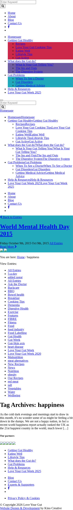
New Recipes (16, 364)
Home (11, 12)
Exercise (13, 312)
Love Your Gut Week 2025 (24, 92)
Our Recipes (15, 378)
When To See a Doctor (30, 78)
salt (10, 385)
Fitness (12, 322)
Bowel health (16, 294)
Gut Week (14, 339)
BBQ (11, 291)
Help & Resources (19, 89)
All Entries (56, 243)
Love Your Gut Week (21, 350)
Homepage (14, 36)
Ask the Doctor (17, 284)
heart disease (15, 346)
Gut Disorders (24, 82)
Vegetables (14, 388)
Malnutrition (15, 357)
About (12, 16)
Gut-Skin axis (16, 343)
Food (11, 326)
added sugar (15, 277)
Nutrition (13, 371)
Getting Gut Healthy (20, 40)
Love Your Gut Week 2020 (24, 353)
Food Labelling (17, 332)
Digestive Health (18, 308)
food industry (16, 329)
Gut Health (14, 336)
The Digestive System (29, 71)
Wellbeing (14, 395)
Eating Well (23, 50)
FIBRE (12, 319)
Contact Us (15, 23)
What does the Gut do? (22, 61)
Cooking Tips (16, 301)
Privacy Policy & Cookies (24, 498)
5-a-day (12, 273)
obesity (12, 374)
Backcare (13, 287)
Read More (7, 246)
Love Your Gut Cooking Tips (34, 47)
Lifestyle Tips (24, 54)
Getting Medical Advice (30, 85)
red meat (13, 381)
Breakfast (13, 298)
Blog (11, 19)
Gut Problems (16, 75)
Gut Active (22, 57)
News (11, 367)
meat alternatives (18, 360)
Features (13, 315)
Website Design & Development (20, 508)
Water (11, 392)
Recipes (20, 43)
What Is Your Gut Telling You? (35, 64)
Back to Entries (12, 217)
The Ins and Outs (26, 68)
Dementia (14, 305)
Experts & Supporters (21, 484)
